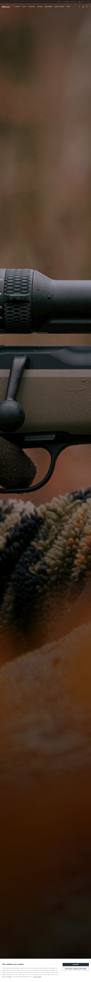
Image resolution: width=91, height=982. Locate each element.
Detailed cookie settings (76, 969)
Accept (76, 964)
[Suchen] (80, 7)
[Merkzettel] (87, 7)
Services (59, 1)
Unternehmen (67, 1)
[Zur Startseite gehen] (6, 7)
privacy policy (37, 976)
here (10, 976)
